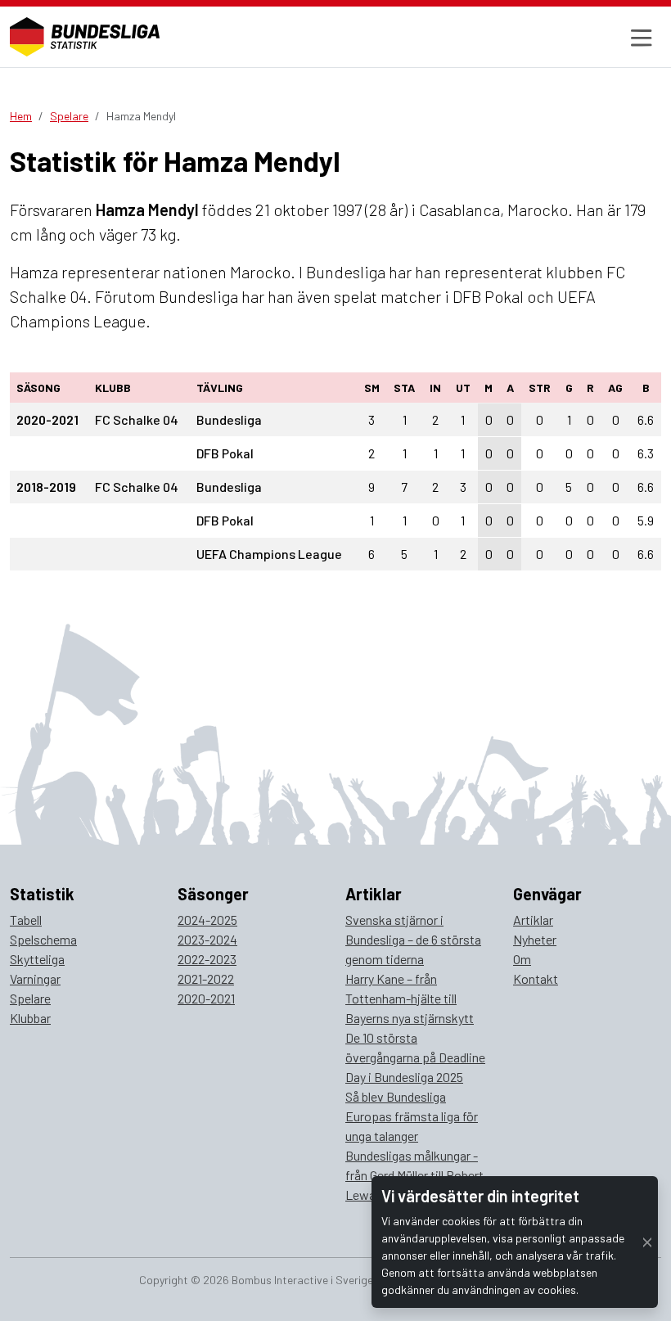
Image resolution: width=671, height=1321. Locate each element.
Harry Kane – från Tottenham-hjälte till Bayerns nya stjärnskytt (409, 998)
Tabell (26, 919)
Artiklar (533, 919)
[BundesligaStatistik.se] (85, 37)
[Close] (647, 1242)
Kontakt (535, 978)
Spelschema (43, 939)
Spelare (69, 116)
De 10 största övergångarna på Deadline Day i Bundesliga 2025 (415, 1057)
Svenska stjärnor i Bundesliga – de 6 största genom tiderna (413, 939)
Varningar (35, 978)
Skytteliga (37, 959)
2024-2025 (207, 919)
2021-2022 (206, 978)
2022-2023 (207, 959)
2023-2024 (207, 939)
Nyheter (534, 939)
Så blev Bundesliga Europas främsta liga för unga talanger (411, 1116)
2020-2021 (206, 998)
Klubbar (30, 1018)
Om (522, 959)
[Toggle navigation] (639, 37)
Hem (21, 116)
